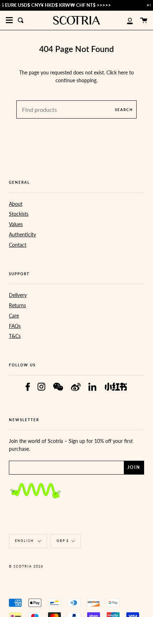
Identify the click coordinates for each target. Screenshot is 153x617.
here (123, 72)
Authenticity (22, 234)
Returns (17, 305)
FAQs (15, 326)
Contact (17, 245)
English (25, 541)
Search (124, 110)
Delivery (18, 295)
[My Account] (126, 20)
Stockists (18, 214)
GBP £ (63, 541)
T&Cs (15, 336)
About (15, 204)
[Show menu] (9, 20)
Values (16, 224)
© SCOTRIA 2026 (26, 566)
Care (14, 316)
